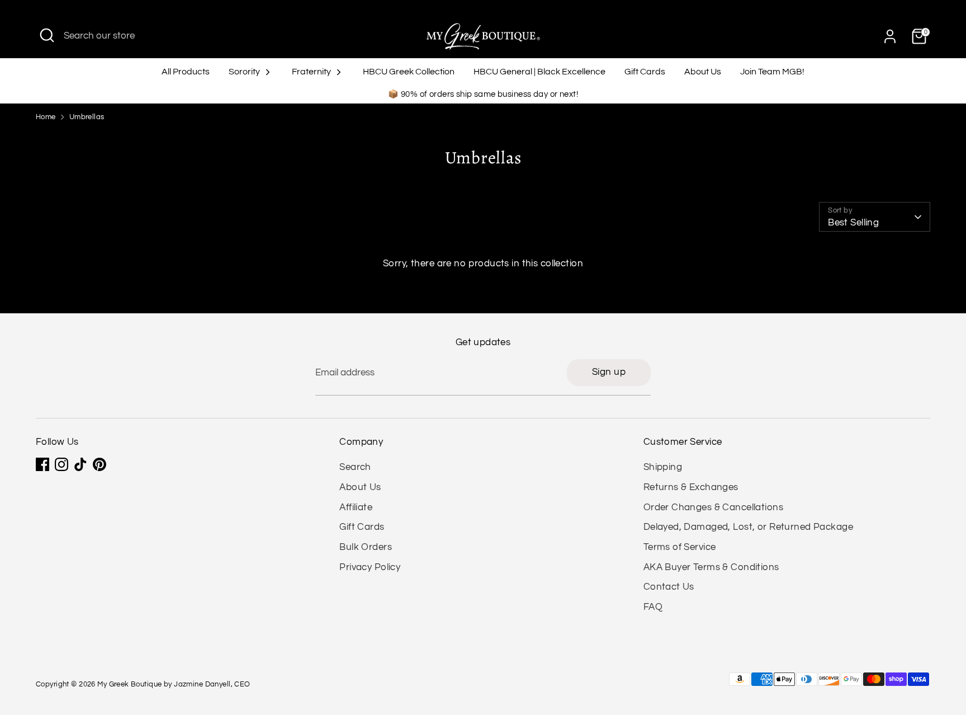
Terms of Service (679, 547)
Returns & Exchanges (690, 487)
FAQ (652, 607)
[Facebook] (42, 464)
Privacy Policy (369, 567)
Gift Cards (644, 71)
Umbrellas (87, 117)
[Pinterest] (99, 464)
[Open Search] (47, 35)
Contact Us (668, 587)
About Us (702, 71)
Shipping (662, 467)
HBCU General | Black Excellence (539, 71)
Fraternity (312, 71)
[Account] (890, 36)
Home (46, 117)
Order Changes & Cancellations (713, 507)
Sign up (609, 372)
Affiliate (355, 507)
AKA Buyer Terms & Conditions (711, 567)
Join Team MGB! (772, 71)
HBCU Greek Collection (408, 71)
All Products (186, 71)
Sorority (245, 71)
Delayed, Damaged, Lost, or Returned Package (748, 527)
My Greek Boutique (129, 684)
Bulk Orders (365, 547)
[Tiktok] (80, 464)
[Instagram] (61, 464)
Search (355, 467)
